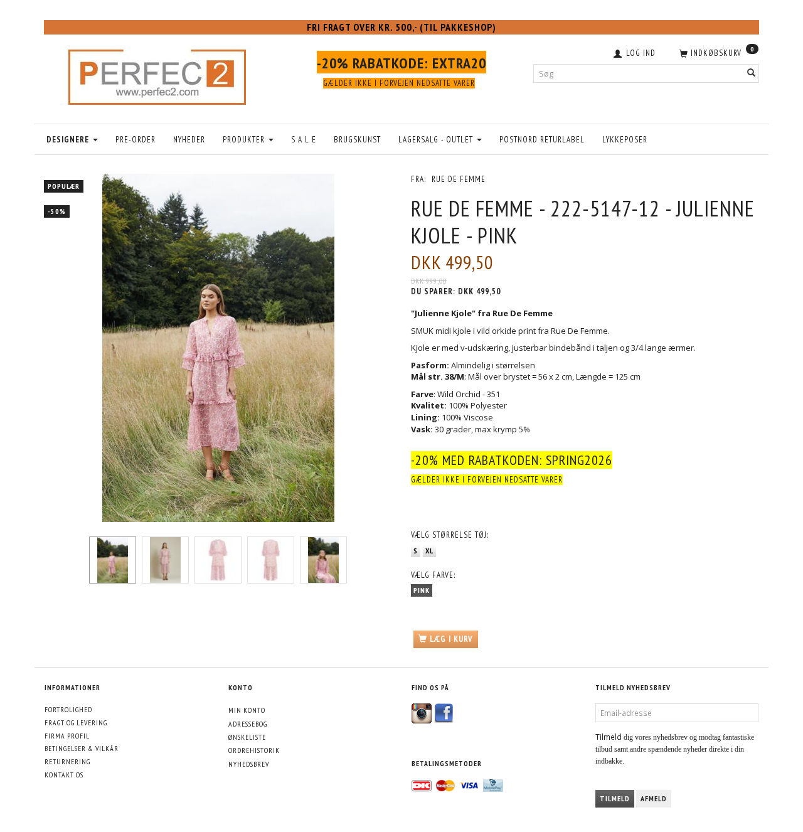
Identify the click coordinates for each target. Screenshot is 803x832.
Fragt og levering (76, 722)
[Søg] (751, 73)
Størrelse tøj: (450, 535)
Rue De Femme (459, 179)
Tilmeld (615, 798)
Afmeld (654, 798)
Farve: (433, 575)
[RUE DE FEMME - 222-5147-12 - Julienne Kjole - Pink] (218, 348)
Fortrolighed (68, 709)
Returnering (67, 761)
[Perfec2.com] (157, 74)
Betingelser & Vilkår (82, 748)
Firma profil (67, 735)
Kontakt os (64, 774)
